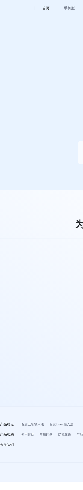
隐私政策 (64, 434)
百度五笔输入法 (32, 424)
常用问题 (46, 434)
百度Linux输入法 (61, 424)
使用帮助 (27, 434)
